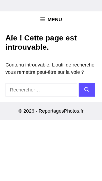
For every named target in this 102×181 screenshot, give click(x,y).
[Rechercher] (87, 90)
